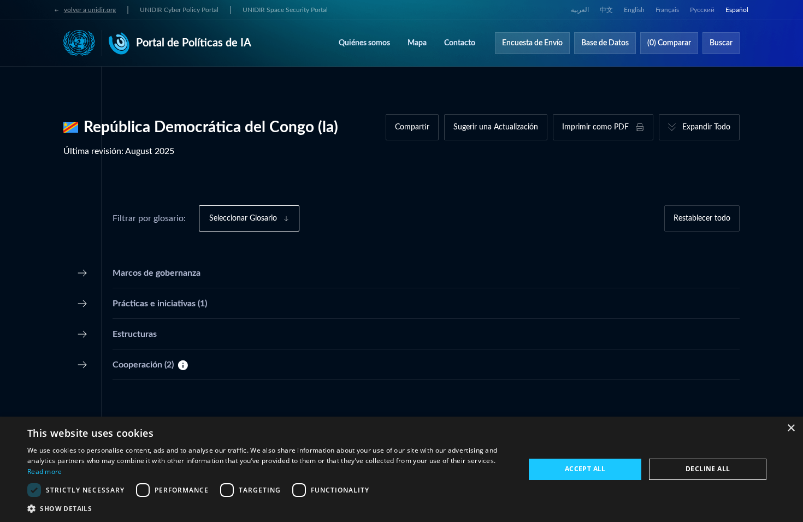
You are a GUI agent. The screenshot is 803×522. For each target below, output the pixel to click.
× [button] (791, 428)
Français (667, 10)
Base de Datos (605, 43)
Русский (702, 10)
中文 (606, 10)
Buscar (721, 43)
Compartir (412, 127)
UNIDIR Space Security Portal (285, 10)
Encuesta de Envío (532, 43)
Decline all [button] (708, 468)
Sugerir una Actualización (495, 127)
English (634, 10)
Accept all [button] (585, 468)
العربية (580, 10)
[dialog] (401, 469)
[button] (268, 508)
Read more (44, 471)
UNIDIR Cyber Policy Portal (179, 10)
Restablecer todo (702, 218)
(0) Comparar (669, 43)
